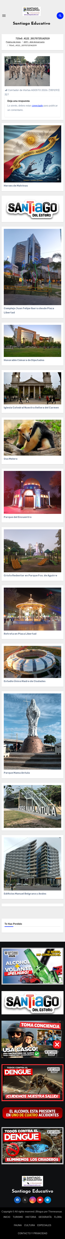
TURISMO (18, 1217)
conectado (37, 105)
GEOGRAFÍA (45, 1217)
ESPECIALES (44, 1225)
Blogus (40, 1211)
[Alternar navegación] (4, 15)
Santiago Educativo (31, 24)
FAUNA (18, 1225)
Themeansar (55, 1211)
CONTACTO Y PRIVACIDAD (32, 1233)
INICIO (6, 1217)
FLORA (58, 1217)
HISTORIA (30, 1217)
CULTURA (29, 1225)
